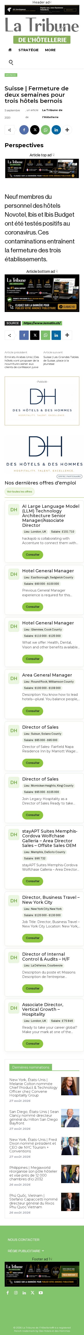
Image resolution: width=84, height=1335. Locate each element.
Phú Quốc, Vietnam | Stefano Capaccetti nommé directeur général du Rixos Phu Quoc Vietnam (33, 1201)
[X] (34, 130)
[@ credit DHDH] (42, 14)
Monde (11, 75)
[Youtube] (41, 1293)
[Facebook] (24, 130)
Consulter (32, 554)
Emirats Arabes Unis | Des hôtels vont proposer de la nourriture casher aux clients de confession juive (22, 362)
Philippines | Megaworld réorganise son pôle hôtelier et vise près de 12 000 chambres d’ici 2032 (33, 1173)
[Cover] (42, 182)
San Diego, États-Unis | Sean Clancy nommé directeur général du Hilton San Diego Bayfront (34, 1117)
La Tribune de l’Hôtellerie (52, 113)
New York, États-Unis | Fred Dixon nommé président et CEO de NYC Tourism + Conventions (33, 1145)
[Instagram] (16, 1293)
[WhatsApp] (45, 130)
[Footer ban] (42, 1274)
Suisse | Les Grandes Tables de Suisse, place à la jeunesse (61, 360)
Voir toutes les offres (19, 491)
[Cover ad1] (42, 293)
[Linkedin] (56, 130)
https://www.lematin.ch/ (42, 323)
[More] (67, 130)
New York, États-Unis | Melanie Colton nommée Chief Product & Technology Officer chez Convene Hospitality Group (33, 1087)
